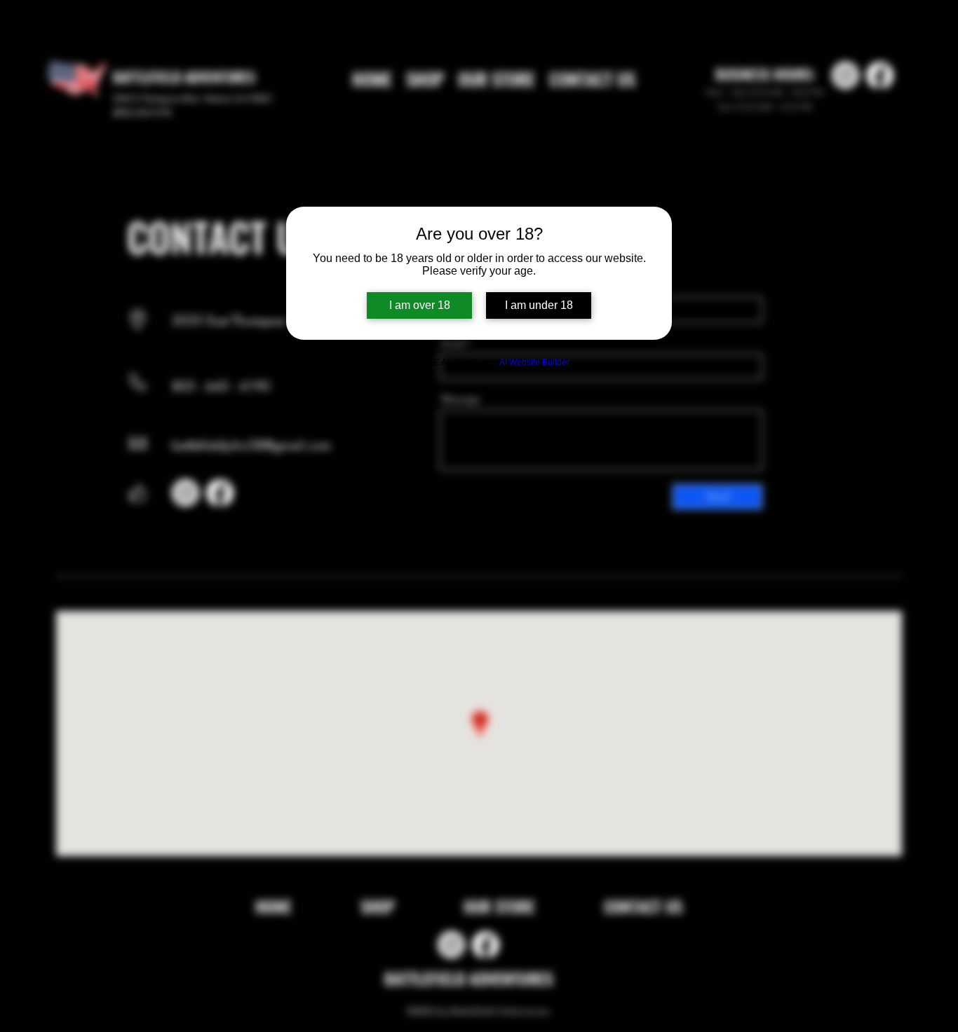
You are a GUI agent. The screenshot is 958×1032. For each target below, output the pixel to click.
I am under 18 (539, 305)
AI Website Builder (534, 362)
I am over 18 (419, 305)
